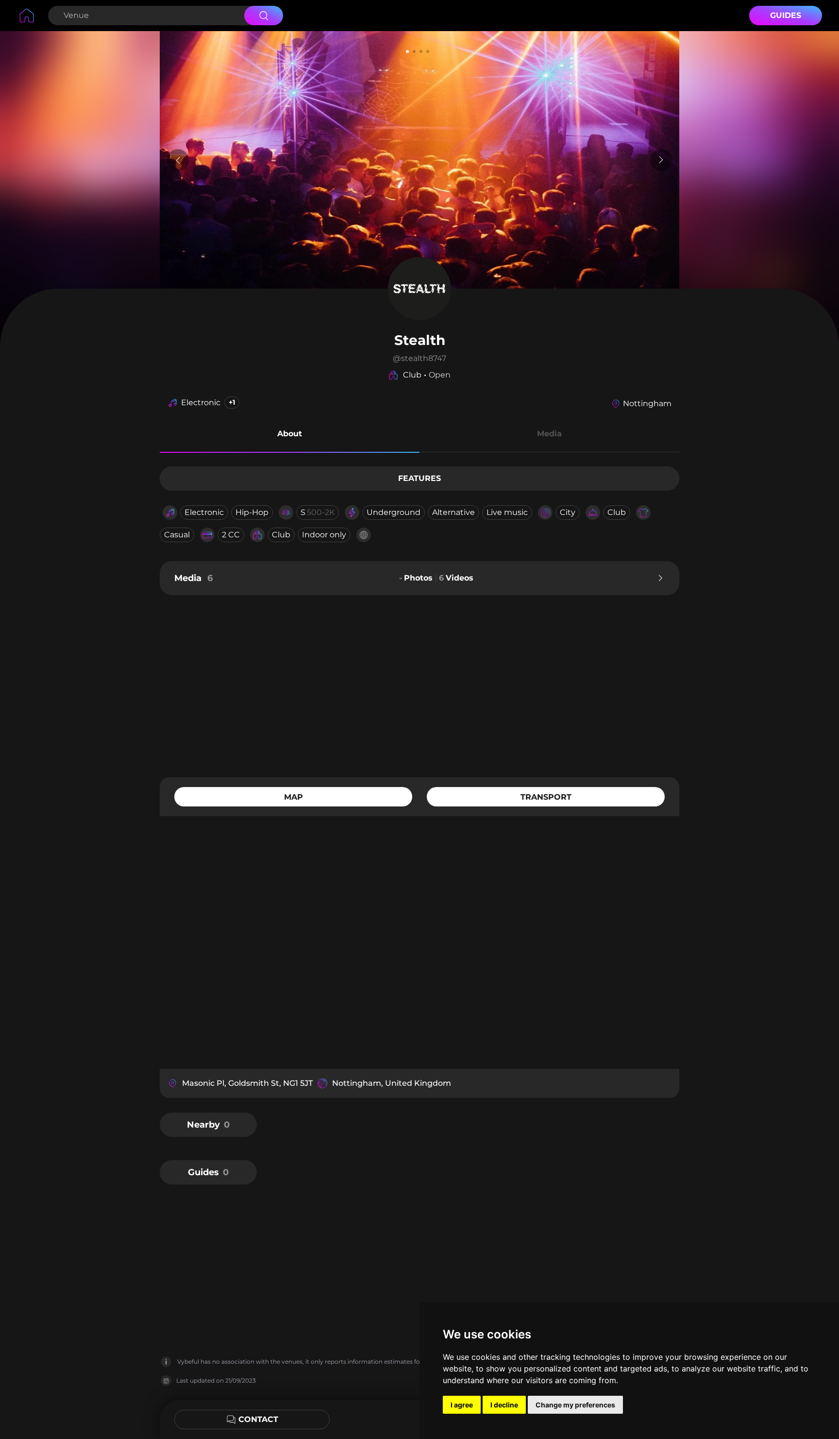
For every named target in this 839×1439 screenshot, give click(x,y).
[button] (290, 435)
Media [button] (549, 433)
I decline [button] (504, 1405)
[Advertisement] (419, 685)
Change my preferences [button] (575, 1405)
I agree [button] (462, 1405)
